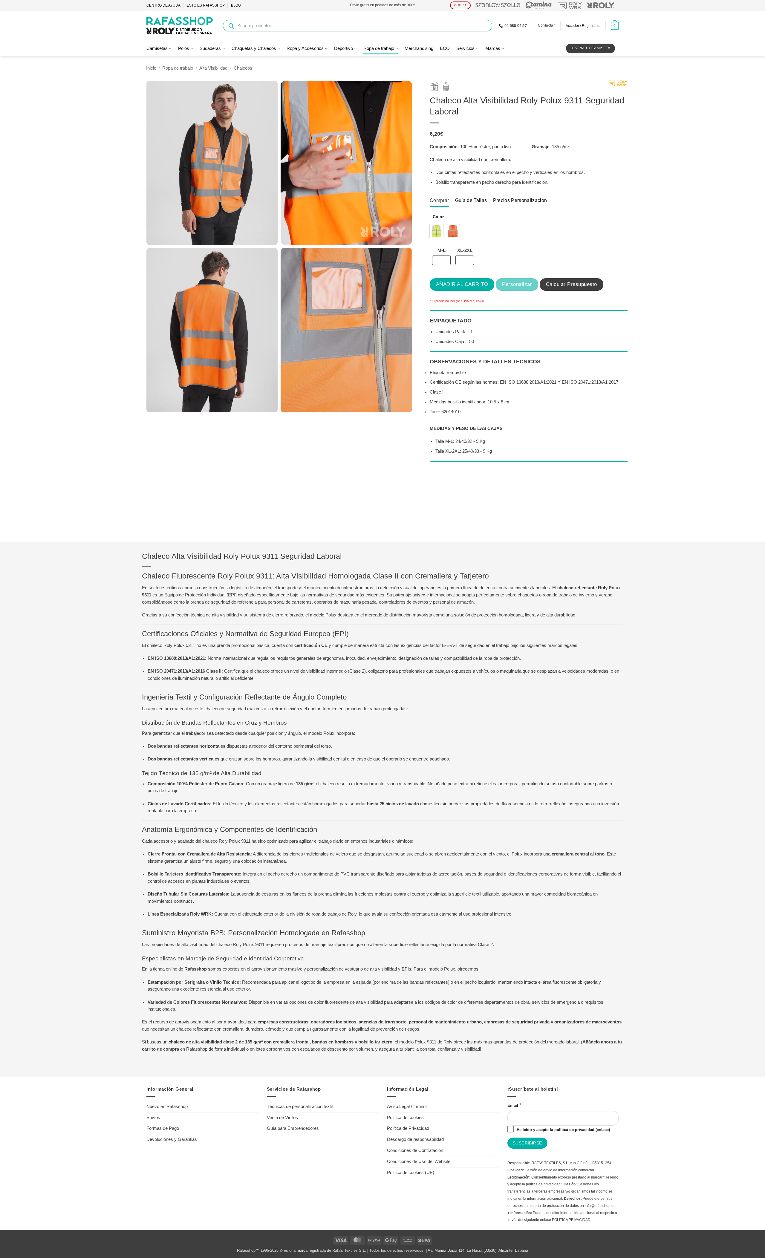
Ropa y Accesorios (305, 48)
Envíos (153, 1117)
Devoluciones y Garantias (171, 1139)
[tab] (439, 200)
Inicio (151, 68)
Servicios (465, 48)
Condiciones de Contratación (415, 1150)
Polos (183, 48)
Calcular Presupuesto (571, 284)
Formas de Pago (162, 1128)
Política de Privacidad (408, 1128)
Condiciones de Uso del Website (418, 1161)
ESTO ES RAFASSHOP (206, 5)
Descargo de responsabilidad (415, 1139)
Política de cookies (405, 1117)
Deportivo (343, 48)
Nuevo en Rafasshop (167, 1106)
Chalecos (243, 68)
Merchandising (419, 48)
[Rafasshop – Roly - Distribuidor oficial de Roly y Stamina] (179, 26)
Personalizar (517, 284)
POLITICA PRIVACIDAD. (571, 1220)
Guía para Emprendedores (293, 1128)
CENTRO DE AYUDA (163, 5)
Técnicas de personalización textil (300, 1106)
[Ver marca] (618, 84)
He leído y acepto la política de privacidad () (562, 1129)
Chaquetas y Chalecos (254, 48)
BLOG (236, 5)
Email (514, 1105)
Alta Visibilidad (213, 68)
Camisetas (157, 48)
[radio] (436, 231)
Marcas (492, 48)
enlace (603, 1129)
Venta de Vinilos (282, 1117)
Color (438, 217)
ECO (445, 48)
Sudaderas (210, 48)
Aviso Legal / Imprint (407, 1106)
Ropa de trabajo (378, 48)
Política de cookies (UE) (410, 1172)
